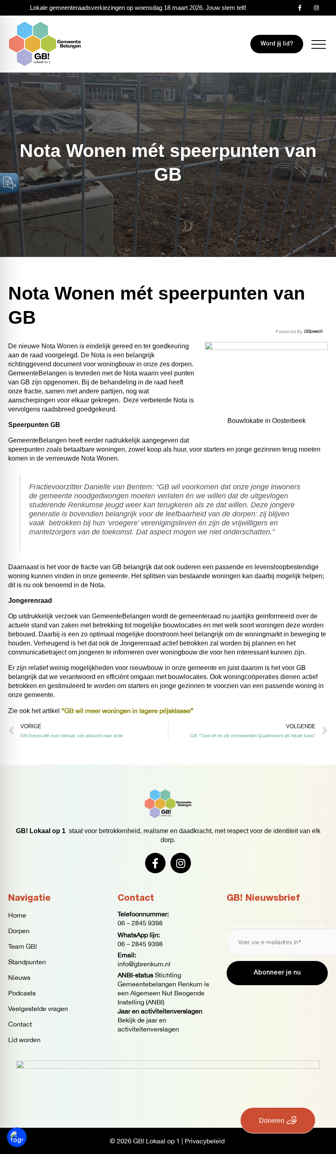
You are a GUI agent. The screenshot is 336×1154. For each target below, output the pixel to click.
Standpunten (27, 961)
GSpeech (313, 331)
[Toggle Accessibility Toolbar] (16, 1137)
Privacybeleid (205, 1141)
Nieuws (19, 977)
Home (17, 915)
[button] (318, 44)
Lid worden (24, 1039)
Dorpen (19, 930)
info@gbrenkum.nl (144, 964)
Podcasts (22, 993)
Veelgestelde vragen (38, 1008)
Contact (20, 1024)
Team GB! (22, 946)
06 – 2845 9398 (140, 923)
